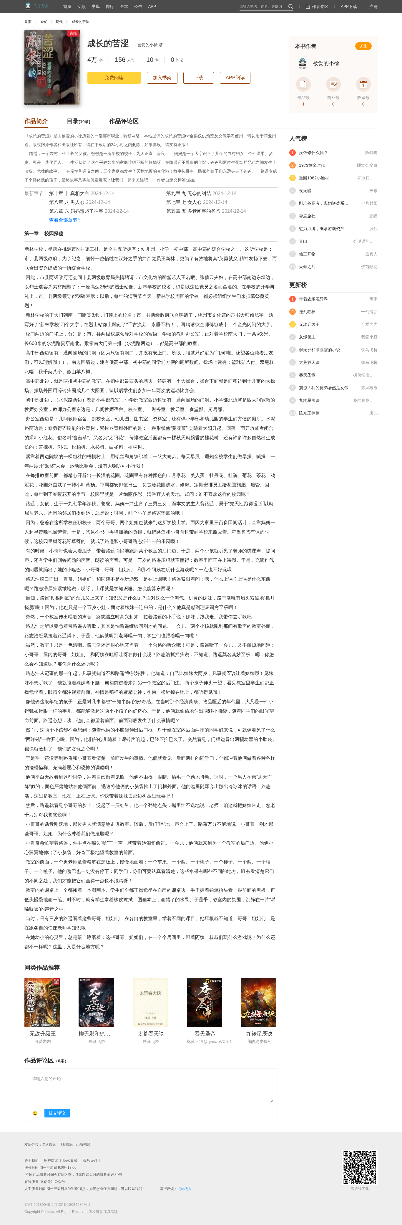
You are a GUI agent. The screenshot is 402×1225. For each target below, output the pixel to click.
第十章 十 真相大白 (69, 193)
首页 (67, 6)
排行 (110, 6)
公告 (138, 6)
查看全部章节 (63, 219)
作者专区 (320, 6)
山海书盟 (83, 1145)
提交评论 (57, 1113)
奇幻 (44, 22)
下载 (198, 77)
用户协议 (51, 1160)
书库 (96, 6)
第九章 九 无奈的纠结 (188, 193)
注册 (373, 6)
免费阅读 (114, 77)
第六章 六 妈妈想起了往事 (76, 211)
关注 (363, 46)
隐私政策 (70, 1160)
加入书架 (162, 77)
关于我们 (31, 1160)
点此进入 (184, 1189)
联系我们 (90, 1160)
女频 (81, 6)
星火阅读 (49, 1145)
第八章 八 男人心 (66, 202)
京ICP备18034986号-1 (72, 1205)
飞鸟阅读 (66, 1145)
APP (152, 6)
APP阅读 (235, 77)
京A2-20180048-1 (38, 1205)
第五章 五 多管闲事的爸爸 (193, 211)
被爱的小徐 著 (150, 44)
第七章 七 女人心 (184, 202)
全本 (124, 6)
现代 (59, 22)
